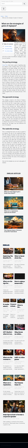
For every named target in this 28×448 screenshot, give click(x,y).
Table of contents (8, 44)
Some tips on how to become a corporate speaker (13, 415)
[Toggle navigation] (4, 8)
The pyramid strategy (8, 48)
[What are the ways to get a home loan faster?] (13, 183)
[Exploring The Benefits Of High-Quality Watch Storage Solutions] (8, 251)
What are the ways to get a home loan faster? (12, 192)
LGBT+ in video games (20, 358)
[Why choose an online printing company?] (20, 327)
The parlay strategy (8, 46)
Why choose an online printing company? (19, 335)
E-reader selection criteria (6, 306)
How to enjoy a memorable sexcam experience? (20, 284)
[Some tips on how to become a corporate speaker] (14, 406)
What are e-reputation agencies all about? (11, 211)
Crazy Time (5, 65)
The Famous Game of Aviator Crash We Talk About (13, 230)
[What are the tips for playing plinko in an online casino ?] (8, 276)
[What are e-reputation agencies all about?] (13, 202)
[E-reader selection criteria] (6, 300)
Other (6, 16)
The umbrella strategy (8, 51)
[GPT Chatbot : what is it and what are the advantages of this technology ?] (8, 327)
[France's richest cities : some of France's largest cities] (13, 300)
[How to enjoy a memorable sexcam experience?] (20, 276)
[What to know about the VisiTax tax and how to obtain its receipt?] (20, 251)
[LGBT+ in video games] (20, 352)
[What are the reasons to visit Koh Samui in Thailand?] (8, 352)
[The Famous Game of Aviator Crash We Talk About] (13, 222)
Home (2, 16)
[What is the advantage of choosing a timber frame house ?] (21, 300)
